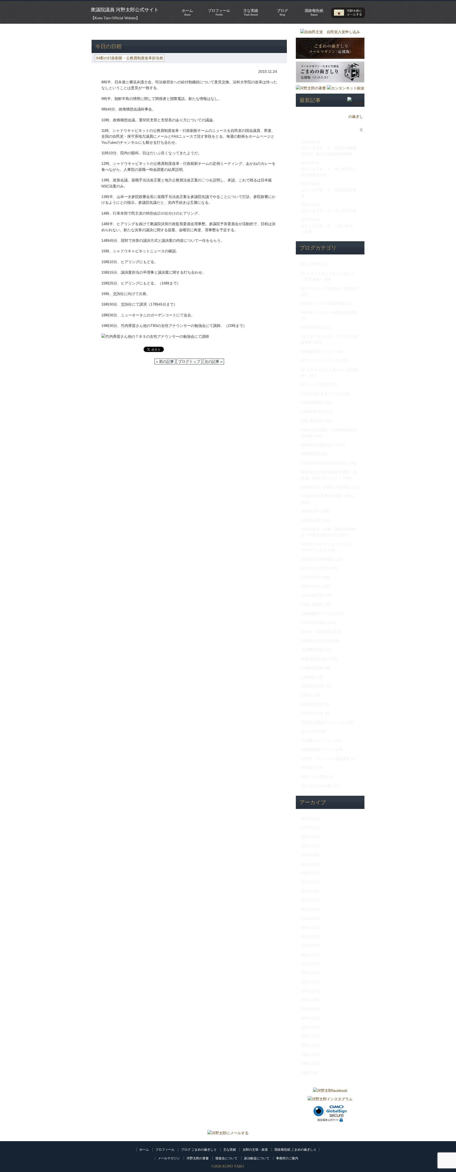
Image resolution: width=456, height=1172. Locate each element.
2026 (305, 819)
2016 (305, 909)
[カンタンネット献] (345, 88)
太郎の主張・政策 (255, 1149)
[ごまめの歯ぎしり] (355, 130)
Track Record (250, 12)
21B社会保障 (311, 604)
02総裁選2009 (313, 411)
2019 (305, 882)
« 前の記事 (165, 361)
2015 (305, 918)
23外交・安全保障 (316, 632)
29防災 (307, 695)
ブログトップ (189, 361)
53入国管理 (310, 264)
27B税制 (308, 677)
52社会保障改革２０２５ (321, 394)
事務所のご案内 (287, 1158)
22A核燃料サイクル (317, 613)
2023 (305, 846)
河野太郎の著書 (198, 1158)
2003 (305, 1027)
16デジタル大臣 (314, 568)
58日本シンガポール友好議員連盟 (329, 312)
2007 (305, 991)
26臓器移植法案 (314, 659)
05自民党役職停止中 (318, 445)
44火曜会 (308, 767)
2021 (305, 864)
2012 (305, 945)
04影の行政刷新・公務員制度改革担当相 (180, 32)
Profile (219, 12)
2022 (305, 855)
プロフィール (164, 1149)
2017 (305, 900)
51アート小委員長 (316, 384)
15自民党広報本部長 (318, 559)
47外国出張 (310, 327)
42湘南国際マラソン (318, 749)
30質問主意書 (312, 704)
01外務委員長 (312, 403)
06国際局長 (310, 454)
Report (314, 12)
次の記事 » (213, 361)
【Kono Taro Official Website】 (115, 18)
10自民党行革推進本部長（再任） (329, 496)
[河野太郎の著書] (311, 88)
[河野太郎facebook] (330, 1090)
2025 (305, 828)
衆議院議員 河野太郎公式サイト (125, 9)
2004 (305, 1018)
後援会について (226, 1158)
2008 (305, 982)
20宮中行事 (310, 586)
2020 (305, 873)
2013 (305, 936)
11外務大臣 (310, 511)
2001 (305, 1045)
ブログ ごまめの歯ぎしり (199, 1149)
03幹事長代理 (312, 421)
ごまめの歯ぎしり (124, 32)
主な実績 (229, 1149)
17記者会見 (310, 577)
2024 (305, 837)
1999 (305, 1063)
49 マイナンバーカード (320, 360)
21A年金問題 (311, 595)
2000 (305, 1054)
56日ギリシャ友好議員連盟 (323, 303)
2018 (305, 891)
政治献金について (256, 1158)
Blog (282, 12)
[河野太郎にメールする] (228, 1133)
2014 (305, 927)
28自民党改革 (312, 686)
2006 (305, 1000)
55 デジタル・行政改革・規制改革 (329, 288)
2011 (305, 955)
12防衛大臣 (310, 520)
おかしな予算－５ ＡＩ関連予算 (329, 211)
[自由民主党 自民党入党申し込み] (330, 32)
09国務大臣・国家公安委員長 (325, 487)
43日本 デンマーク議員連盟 (325, 758)
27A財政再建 (311, 668)
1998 (305, 1072)
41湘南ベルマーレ (316, 740)
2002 (305, 1036)
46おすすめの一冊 (316, 786)
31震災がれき (312, 713)
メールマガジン (169, 1158)
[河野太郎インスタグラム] (330, 1099)
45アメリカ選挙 (314, 777)
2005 (305, 1009)
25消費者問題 (312, 650)
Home (187, 12)
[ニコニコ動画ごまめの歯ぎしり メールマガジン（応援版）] (330, 84)
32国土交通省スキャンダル (323, 722)
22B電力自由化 (313, 622)
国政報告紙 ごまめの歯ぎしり (295, 1149)
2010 (305, 964)
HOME (97, 32)
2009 (305, 973)
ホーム (144, 1149)
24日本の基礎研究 (316, 641)
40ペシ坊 (308, 731)
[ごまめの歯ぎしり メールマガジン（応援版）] (330, 60)
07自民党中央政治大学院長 (323, 463)
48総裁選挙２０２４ (318, 351)
